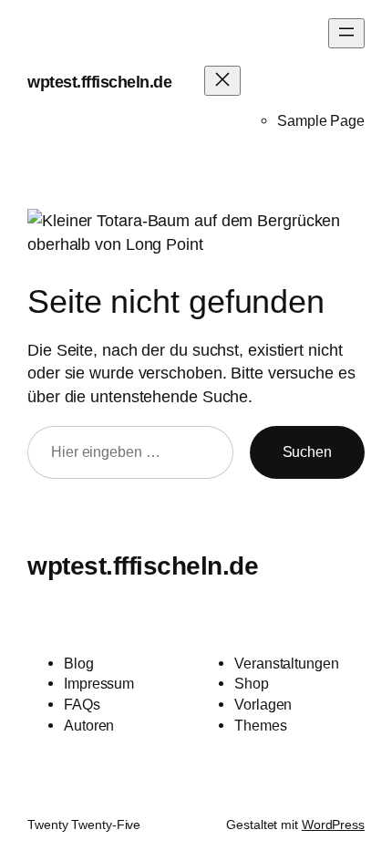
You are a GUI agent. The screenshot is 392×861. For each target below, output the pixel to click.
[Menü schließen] (222, 81)
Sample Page (321, 120)
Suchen (307, 451)
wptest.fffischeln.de (99, 81)
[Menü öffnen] (346, 33)
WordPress (333, 824)
